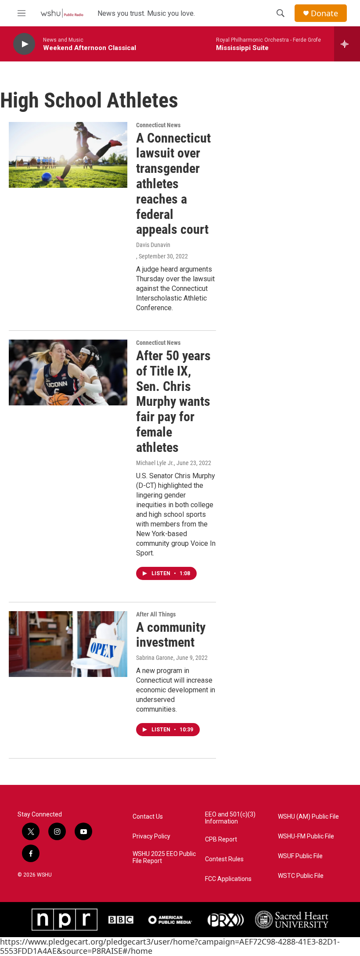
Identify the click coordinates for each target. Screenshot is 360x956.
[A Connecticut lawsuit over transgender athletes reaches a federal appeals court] (68, 155)
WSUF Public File (300, 856)
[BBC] (120, 920)
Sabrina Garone (154, 657)
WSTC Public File (301, 876)
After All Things (156, 614)
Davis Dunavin (153, 244)
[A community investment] (68, 644)
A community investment (170, 634)
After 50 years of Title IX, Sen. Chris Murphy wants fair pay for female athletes (173, 401)
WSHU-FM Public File (306, 836)
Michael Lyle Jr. (155, 462)
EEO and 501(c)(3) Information (230, 818)
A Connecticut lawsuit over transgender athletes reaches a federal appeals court (173, 183)
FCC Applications (228, 879)
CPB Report (221, 839)
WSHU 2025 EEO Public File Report (164, 857)
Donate (324, 13)
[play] (24, 44)
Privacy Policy (151, 836)
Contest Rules (224, 859)
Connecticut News (158, 125)
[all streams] (347, 43)
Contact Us (148, 816)
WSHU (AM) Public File (308, 816)
